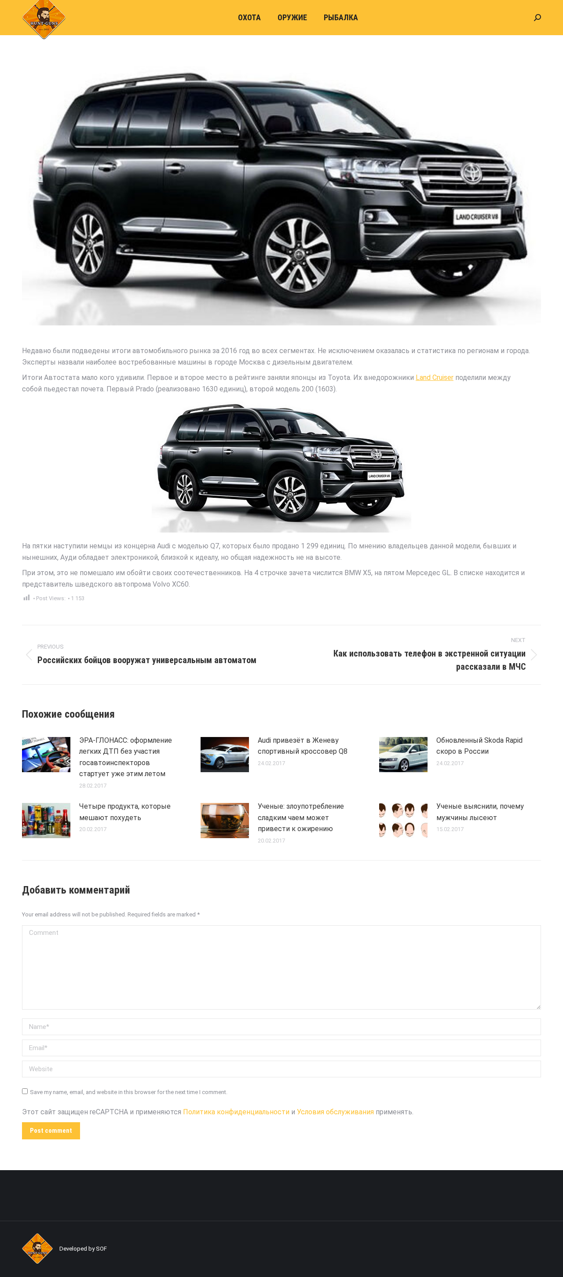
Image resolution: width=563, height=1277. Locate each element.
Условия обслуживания (335, 1112)
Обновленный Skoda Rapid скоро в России (479, 746)
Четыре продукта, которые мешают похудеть (125, 812)
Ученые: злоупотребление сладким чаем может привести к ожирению (301, 817)
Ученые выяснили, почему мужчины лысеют (480, 812)
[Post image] (46, 754)
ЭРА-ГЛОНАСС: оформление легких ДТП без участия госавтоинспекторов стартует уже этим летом (125, 757)
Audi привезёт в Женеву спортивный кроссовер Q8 (302, 746)
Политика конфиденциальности (236, 1112)
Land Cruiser (434, 377)
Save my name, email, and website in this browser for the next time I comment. (128, 1092)
